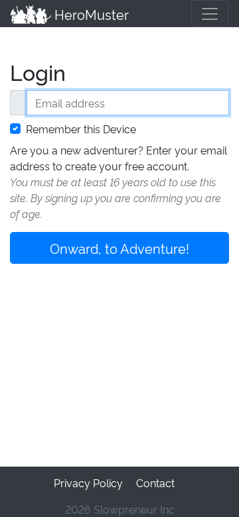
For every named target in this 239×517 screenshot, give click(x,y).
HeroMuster (90, 14)
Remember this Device (81, 128)
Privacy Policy (88, 482)
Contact (155, 482)
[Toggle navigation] (209, 13)
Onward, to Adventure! (119, 248)
